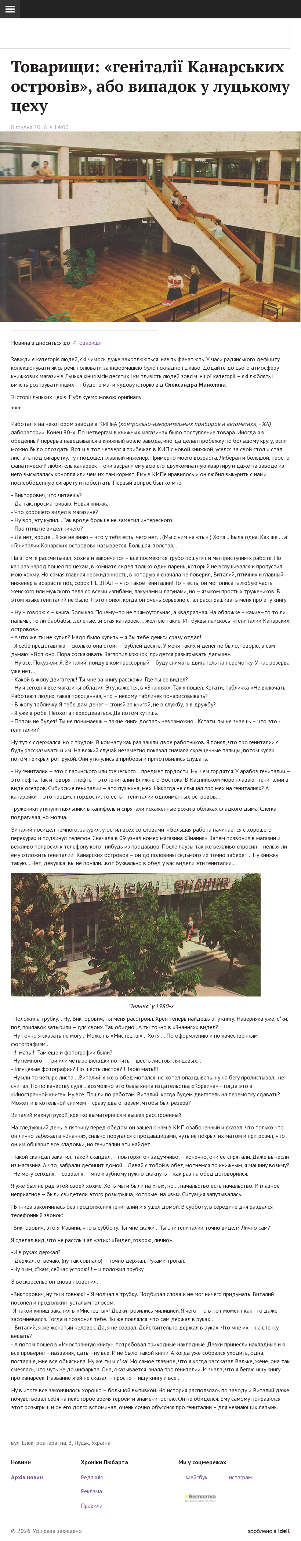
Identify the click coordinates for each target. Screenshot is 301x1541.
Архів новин (27, 1477)
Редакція (92, 1477)
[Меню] (10, 9)
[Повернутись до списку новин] (279, 38)
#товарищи (87, 342)
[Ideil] (269, 1530)
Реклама (91, 1491)
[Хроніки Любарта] (150, 1427)
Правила (91, 1505)
